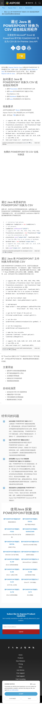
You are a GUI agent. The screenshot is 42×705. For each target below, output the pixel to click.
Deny (29, 698)
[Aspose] (13, 3)
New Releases (20, 661)
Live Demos (20, 670)
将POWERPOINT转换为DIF (12, 519)
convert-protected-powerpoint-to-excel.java (15, 251)
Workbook (13, 96)
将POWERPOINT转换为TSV (30, 552)
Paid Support (21, 676)
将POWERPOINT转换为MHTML (12, 543)
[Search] (39, 3)
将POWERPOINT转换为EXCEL (30, 520)
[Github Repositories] (29, 647)
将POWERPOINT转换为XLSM (30, 571)
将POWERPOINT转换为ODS (30, 541)
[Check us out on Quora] (25, 647)
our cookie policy (13, 690)
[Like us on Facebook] (9, 647)
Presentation (14, 89)
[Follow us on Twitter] (13, 647)
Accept (21, 693)
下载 (21, 56)
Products (20, 658)
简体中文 (30, 3)
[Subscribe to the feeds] (33, 647)
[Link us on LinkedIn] (17, 647)
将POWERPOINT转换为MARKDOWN (30, 530)
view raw (37, 142)
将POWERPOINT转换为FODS (12, 530)
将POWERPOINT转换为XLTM (12, 591)
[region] (21, 130)
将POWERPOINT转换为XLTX (30, 591)
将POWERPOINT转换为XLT (30, 579)
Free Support (20, 673)
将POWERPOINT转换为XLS (30, 559)
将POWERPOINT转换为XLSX (12, 581)
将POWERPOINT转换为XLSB (12, 571)
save (11, 91)
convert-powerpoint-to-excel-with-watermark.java (17, 348)
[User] (36, 3)
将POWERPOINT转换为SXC (12, 552)
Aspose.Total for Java (15, 67)
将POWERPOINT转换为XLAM (12, 560)
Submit (21, 632)
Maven (18, 110)
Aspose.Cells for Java (8, 73)
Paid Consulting (20, 679)
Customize (12, 698)
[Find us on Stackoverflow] (21, 647)
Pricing (20, 664)
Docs (20, 667)
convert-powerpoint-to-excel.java (12, 142)
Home (20, 655)
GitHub (4, 144)
